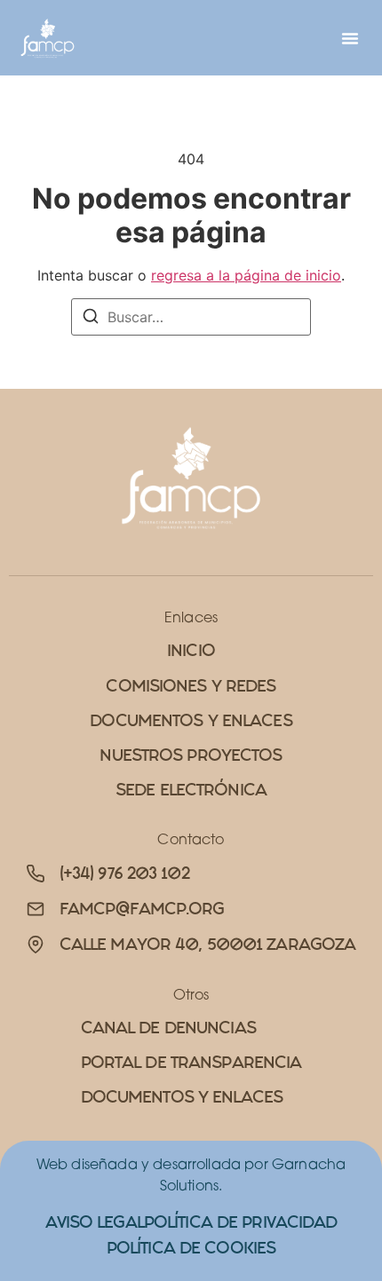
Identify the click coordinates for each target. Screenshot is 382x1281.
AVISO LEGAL (94, 1222)
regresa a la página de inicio (246, 275)
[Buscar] (91, 318)
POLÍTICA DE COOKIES (191, 1248)
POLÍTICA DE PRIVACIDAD (241, 1222)
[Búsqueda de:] (191, 317)
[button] (350, 38)
